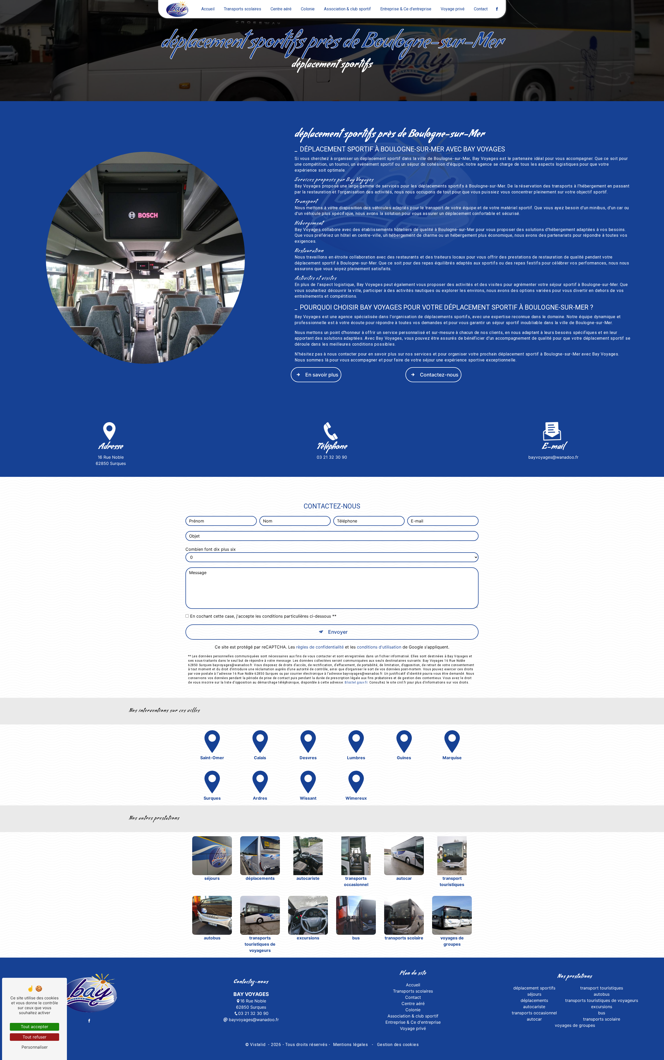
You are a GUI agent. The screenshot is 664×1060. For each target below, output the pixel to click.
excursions (601, 1006)
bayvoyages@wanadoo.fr (553, 457)
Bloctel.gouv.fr (356, 682)
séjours (534, 994)
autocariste (534, 1006)
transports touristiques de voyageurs (601, 1000)
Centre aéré (281, 8)
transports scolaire (601, 1019)
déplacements (534, 1000)
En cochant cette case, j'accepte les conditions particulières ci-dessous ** (263, 616)
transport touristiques (601, 988)
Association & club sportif (347, 8)
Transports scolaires (242, 8)
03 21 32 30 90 (332, 457)
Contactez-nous (439, 375)
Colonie (308, 8)
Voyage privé (453, 8)
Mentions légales (350, 1044)
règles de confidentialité (320, 647)
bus (601, 1012)
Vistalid (258, 1044)
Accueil (208, 8)
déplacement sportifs (534, 988)
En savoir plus (321, 375)
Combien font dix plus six (210, 549)
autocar (534, 1019)
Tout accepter (34, 1026)
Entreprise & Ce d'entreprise (405, 8)
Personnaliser (35, 1047)
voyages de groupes (575, 1025)
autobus (602, 994)
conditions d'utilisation (379, 647)
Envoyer (338, 632)
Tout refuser (34, 1037)
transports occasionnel (534, 1012)
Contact (481, 8)
